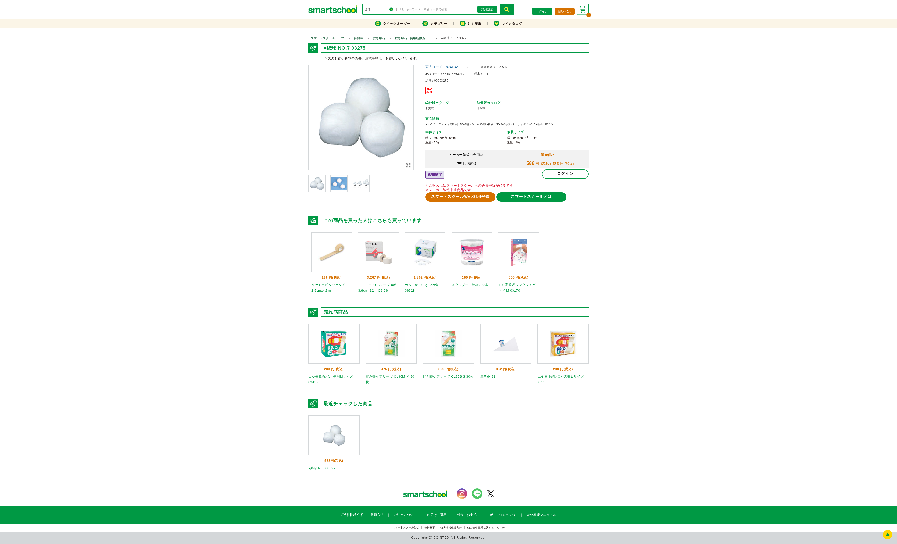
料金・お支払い (468, 515)
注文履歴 (474, 23)
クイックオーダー (396, 23)
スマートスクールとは (531, 196)
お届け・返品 (437, 515)
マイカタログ (512, 23)
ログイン (565, 173)
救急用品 (379, 38)
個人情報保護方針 (451, 527)
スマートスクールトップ (327, 38)
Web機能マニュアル (541, 515)
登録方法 (377, 515)
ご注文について (405, 515)
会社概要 (429, 527)
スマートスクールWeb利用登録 (460, 196)
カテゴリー (439, 23)
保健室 (358, 38)
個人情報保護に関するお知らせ (486, 527)
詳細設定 (487, 9)
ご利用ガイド (352, 515)
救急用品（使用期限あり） (413, 38)
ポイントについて (503, 515)
